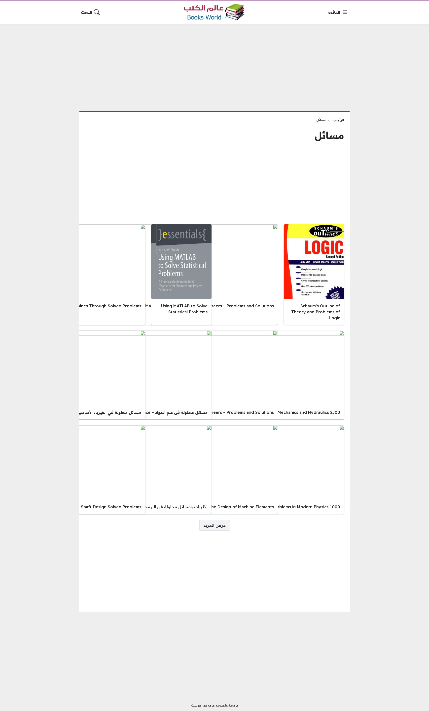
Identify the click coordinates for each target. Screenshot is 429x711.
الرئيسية (337, 120)
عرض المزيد (215, 525)
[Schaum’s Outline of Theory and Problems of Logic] (314, 274)
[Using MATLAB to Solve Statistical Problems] (181, 274)
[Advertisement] (214, 64)
